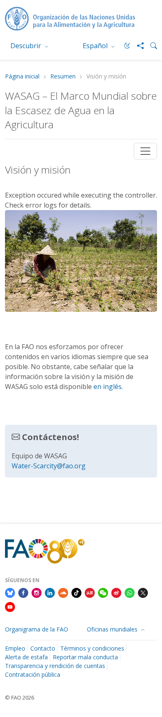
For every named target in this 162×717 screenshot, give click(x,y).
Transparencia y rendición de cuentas (55, 666)
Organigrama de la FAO (36, 629)
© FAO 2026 (19, 697)
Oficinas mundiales (113, 629)
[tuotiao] (90, 592)
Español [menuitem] (96, 45)
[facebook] (23, 592)
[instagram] (37, 592)
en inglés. (108, 386)
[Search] (150, 45)
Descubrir (26, 45)
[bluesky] (10, 592)
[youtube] (10, 606)
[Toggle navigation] (145, 151)
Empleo (15, 648)
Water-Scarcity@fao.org (49, 465)
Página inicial (22, 76)
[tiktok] (76, 592)
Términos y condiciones (92, 648)
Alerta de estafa (26, 657)
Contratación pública (32, 674)
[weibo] (116, 592)
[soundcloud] (63, 592)
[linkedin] (50, 592)
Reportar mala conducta (85, 657)
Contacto (42, 648)
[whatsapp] (130, 592)
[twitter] (143, 592)
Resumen (63, 76)
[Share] (137, 45)
